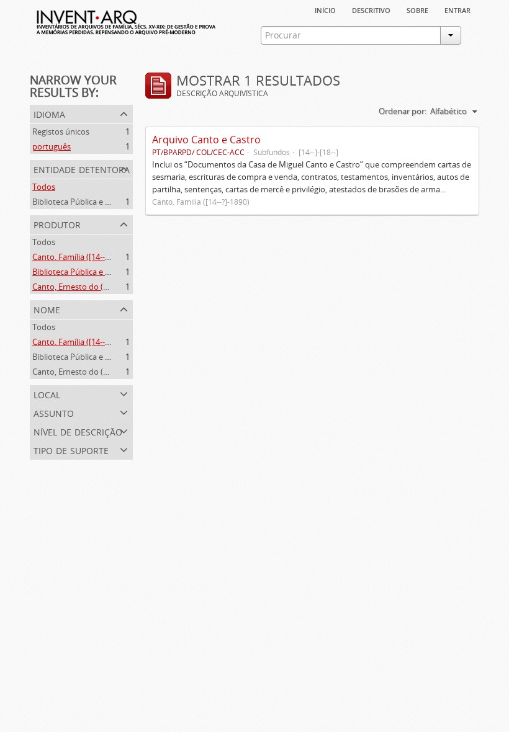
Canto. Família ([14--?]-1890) (82, 256)
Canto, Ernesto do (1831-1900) (87, 286)
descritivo (371, 9)
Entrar (457, 9)
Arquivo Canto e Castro (206, 139)
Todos (43, 186)
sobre (417, 9)
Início (325, 9)
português (51, 146)
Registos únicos (60, 131)
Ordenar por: (402, 111)
